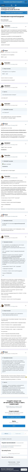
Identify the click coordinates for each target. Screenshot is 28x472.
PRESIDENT (7, 86)
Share (6, 433)
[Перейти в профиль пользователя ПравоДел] (2, 26)
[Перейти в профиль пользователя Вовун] (2, 51)
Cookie (18, 462)
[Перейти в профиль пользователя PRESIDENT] (2, 86)
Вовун (6, 50)
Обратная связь (11, 462)
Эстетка (6, 236)
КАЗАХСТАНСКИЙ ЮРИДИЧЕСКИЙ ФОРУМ (10, 8)
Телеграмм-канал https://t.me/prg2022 (13, 1)
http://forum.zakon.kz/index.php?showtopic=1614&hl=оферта (13, 130)
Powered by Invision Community (14, 464)
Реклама (10, 21)
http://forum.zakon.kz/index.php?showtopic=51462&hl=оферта (13, 132)
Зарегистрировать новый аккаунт (14, 417)
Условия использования (13, 470)
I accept (24, 469)
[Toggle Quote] (3, 68)
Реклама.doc (4, 149)
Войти (14, 425)
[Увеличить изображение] (2, 164)
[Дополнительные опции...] (25, 26)
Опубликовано (10, 27)
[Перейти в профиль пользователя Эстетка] (2, 237)
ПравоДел (6, 19)
